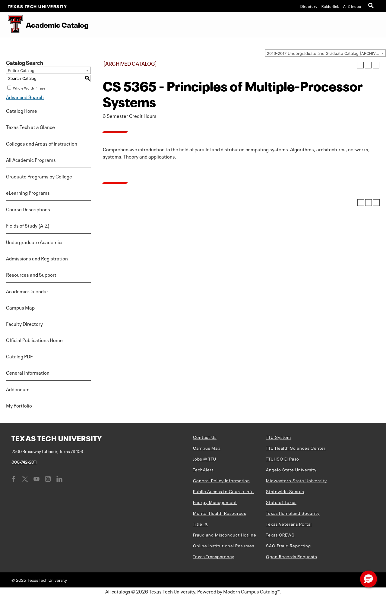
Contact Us (205, 437)
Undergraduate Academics (35, 241)
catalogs (121, 591)
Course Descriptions (28, 208)
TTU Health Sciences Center (296, 448)
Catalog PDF (19, 356)
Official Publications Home (34, 339)
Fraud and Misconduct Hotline (224, 534)
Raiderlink (330, 6)
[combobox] (325, 53)
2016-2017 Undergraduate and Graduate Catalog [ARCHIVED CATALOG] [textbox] (326, 53)
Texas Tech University (37, 6)
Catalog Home (21, 110)
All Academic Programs (31, 159)
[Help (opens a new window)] (376, 65)
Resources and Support (31, 274)
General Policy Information (221, 480)
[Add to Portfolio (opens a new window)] (360, 65)
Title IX (200, 524)
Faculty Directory (24, 323)
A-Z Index (352, 6)
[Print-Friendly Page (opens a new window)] (368, 65)
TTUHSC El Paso (282, 458)
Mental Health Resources (219, 513)
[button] (368, 579)
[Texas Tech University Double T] (11, 24)
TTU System (278, 437)
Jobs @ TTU (204, 458)
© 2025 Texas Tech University (39, 580)
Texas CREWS (280, 534)
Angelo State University (291, 469)
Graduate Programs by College (39, 176)
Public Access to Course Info (223, 491)
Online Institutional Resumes (223, 545)
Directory (309, 6)
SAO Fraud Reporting (288, 545)
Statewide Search (285, 491)
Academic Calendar (27, 290)
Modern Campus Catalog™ (251, 591)
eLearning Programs (28, 192)
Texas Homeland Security (293, 513)
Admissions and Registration (37, 258)
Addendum (18, 388)
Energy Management (215, 502)
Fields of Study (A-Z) (27, 225)
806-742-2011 (23, 461)
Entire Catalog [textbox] (21, 70)
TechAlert (203, 469)
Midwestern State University (296, 480)
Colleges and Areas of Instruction (41, 143)
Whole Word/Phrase (29, 87)
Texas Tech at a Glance (30, 126)
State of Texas (281, 502)
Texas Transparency (213, 556)
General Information (27, 372)
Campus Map (20, 307)
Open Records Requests (291, 556)
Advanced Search (25, 96)
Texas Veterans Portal (289, 524)
